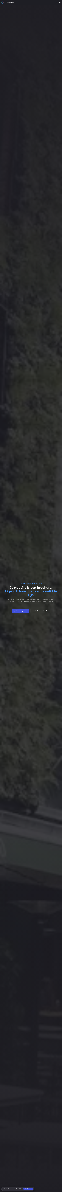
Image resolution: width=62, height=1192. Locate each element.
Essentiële (19, 1188)
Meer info (11, 1188)
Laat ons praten (21, 611)
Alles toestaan (28, 1188)
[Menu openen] (60, 2)
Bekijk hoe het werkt (41, 611)
